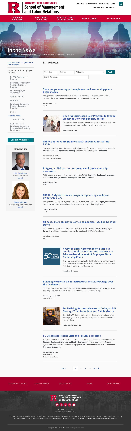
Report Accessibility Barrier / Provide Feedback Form (98, 418)
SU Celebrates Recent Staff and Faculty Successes (72, 335)
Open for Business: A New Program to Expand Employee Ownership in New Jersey (89, 117)
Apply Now (80, 4)
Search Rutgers (98, 7)
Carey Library (104, 4)
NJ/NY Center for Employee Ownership (20, 71)
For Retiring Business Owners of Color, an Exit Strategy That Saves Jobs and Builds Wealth (89, 310)
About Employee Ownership (17, 91)
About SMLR (113, 18)
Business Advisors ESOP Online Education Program (20, 84)
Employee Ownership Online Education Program (19, 105)
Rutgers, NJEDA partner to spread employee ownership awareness (75, 170)
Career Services (91, 4)
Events (13, 111)
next (96, 368)
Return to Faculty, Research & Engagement (20, 64)
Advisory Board (16, 96)
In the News (15, 115)
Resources (14, 100)
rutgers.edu (110, 7)
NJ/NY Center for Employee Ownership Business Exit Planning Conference (20, 126)
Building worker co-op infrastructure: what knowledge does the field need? (78, 283)
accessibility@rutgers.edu (58, 418)
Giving (113, 4)
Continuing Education (41, 18)
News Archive (18, 119)
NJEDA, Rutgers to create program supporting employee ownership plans (76, 196)
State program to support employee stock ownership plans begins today (77, 90)
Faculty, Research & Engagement (66, 18)
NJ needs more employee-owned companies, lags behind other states (79, 223)
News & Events (89, 18)
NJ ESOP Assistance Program (19, 78)
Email (20, 178)
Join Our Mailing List (20, 140)
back (64, 368)
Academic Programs (17, 18)
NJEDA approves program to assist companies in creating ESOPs (76, 143)
